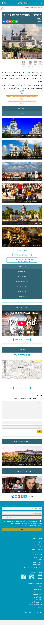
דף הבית (40, 7)
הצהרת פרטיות (37, 565)
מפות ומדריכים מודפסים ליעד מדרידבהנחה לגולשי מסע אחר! (22, 260)
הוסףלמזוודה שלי (30, 65)
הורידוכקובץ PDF (23, 65)
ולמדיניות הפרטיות (17, 523)
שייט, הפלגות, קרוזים (35, 604)
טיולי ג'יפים (38, 599)
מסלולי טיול (22, 276)
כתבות (22, 113)
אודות (40, 547)
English (39, 542)
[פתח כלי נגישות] (1, 7)
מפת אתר (39, 559)
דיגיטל (40, 607)
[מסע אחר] (22, 2)
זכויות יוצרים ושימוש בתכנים (33, 567)
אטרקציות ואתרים (22, 271)
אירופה (35, 7)
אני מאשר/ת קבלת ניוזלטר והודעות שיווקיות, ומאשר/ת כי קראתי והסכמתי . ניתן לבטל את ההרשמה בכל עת (22, 523)
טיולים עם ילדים (22, 281)
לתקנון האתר (28, 523)
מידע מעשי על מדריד (22, 255)
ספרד (30, 7)
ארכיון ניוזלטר (38, 557)
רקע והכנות (22, 108)
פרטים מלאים (22, 492)
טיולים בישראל (37, 589)
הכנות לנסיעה (38, 597)
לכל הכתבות (22, 250)
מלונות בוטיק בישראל (35, 592)
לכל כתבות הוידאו (22, 339)
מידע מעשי (22, 266)
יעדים (40, 587)
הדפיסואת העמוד (40, 65)
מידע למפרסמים (37, 549)
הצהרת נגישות (37, 562)
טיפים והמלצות (37, 594)
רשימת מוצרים (37, 554)
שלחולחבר (35, 65)
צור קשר (39, 544)
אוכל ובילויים (22, 286)
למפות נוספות (22, 388)
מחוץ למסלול (22, 296)
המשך (22, 91)
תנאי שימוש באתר (36, 552)
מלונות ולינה (22, 291)
